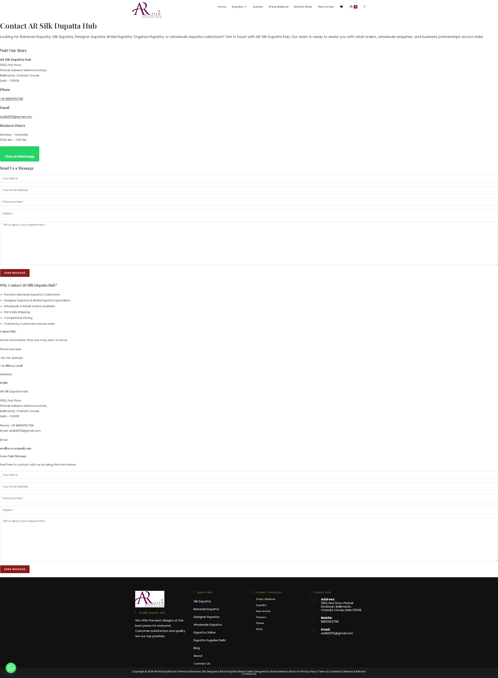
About (198, 656)
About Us (294, 671)
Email (3, 440)
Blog (197, 648)
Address (6, 374)
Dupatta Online (205, 632)
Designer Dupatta (206, 617)
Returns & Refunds (355, 671)
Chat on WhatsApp (19, 156)
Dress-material (265, 599)
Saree (260, 623)
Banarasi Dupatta (206, 609)
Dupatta (261, 605)
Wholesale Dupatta (208, 625)
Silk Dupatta (202, 601)
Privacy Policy (309, 671)
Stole (259, 629)
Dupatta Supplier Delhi (210, 640)
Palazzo (261, 617)
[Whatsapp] (11, 668)
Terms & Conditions (330, 671)
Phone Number (10, 349)
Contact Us (202, 663)
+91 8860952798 (11, 99)
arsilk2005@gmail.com (16, 117)
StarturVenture (278, 671)
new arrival (263, 611)
